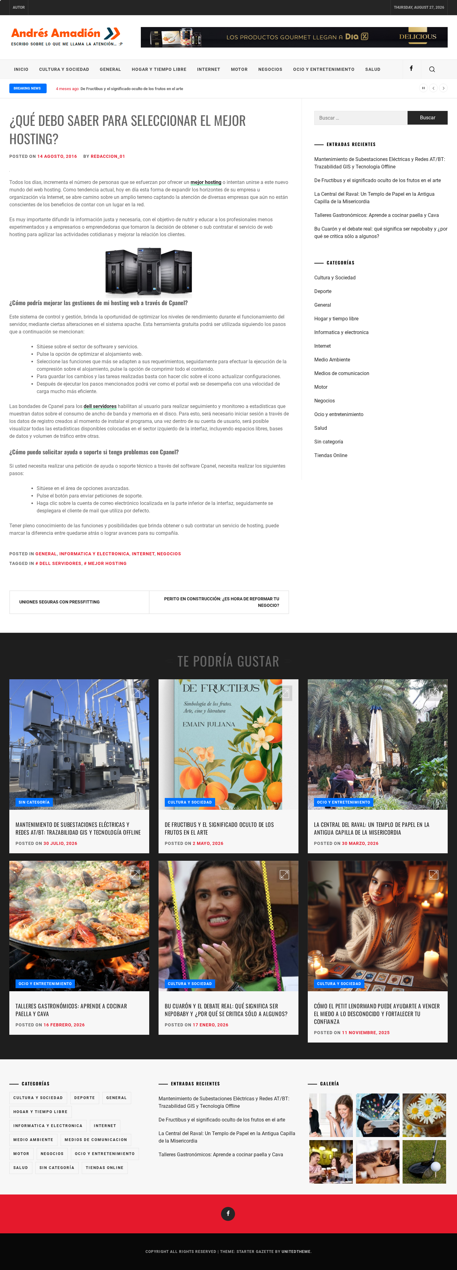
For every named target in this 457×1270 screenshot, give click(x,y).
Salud (373, 69)
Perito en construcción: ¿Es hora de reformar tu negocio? (221, 602)
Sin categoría (328, 442)
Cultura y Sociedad (64, 69)
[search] (432, 69)
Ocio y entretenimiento (324, 69)
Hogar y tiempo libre (159, 69)
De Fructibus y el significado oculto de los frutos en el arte (132, 88)
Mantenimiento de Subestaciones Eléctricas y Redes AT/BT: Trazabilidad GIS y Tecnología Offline (379, 163)
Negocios (270, 69)
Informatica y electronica (94, 553)
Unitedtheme (296, 1251)
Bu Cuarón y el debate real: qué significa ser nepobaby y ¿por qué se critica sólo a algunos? (380, 232)
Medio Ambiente (332, 360)
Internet (208, 69)
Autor (19, 7)
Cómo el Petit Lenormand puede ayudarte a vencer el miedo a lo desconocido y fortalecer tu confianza (377, 1013)
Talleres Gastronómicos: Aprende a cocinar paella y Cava (376, 215)
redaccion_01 (108, 156)
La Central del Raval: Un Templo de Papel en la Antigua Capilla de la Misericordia (374, 197)
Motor (239, 69)
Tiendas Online (330, 455)
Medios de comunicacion (341, 373)
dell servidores (60, 563)
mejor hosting (107, 563)
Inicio (21, 69)
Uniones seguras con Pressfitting (59, 601)
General (110, 69)
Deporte (322, 291)
